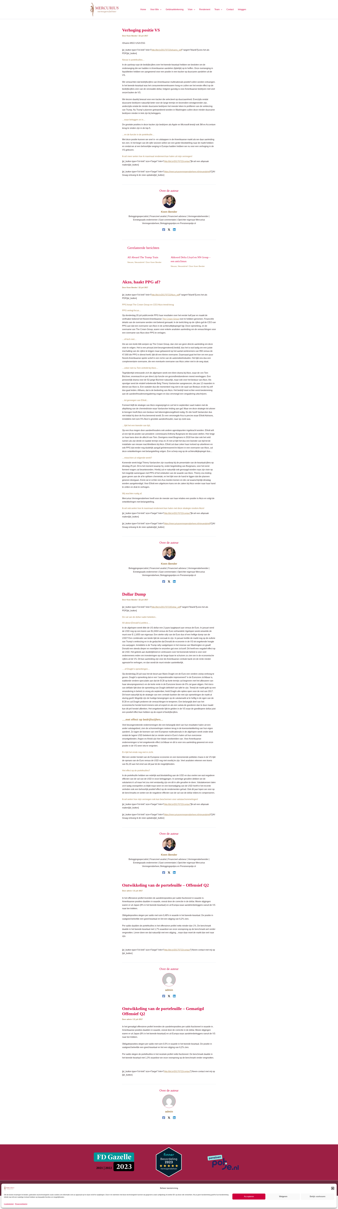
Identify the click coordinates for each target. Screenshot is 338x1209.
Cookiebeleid (9, 1204)
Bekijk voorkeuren (317, 1196)
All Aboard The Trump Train (142, 257)
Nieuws (130, 262)
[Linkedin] (174, 229)
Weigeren (283, 1196)
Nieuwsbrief (139, 262)
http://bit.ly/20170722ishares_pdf (166, 50)
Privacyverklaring (21, 1204)
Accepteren (249, 1196)
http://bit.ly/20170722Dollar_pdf (165, 607)
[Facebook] (163, 229)
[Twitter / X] (169, 229)
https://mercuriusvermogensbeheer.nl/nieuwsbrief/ (187, 171)
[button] (332, 1188)
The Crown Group (170, 319)
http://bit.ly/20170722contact (177, 513)
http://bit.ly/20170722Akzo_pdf (165, 295)
